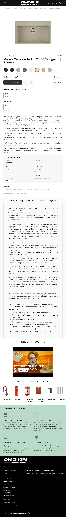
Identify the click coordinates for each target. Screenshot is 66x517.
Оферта (5, 473)
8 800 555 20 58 (33, 470)
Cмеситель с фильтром (10, 502)
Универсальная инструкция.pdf (14, 193)
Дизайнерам (7, 485)
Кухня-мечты (7, 499)
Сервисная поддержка (7, 491)
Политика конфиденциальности (10, 477)
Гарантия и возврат (9, 470)
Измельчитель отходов (10, 505)
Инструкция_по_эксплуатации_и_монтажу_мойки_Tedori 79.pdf (26, 189)
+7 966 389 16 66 (48, 470)
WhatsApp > (58, 82)
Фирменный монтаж (9, 487)
